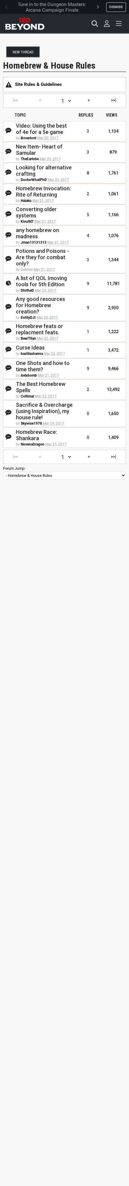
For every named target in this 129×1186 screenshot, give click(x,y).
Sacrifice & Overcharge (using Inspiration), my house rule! (44, 411)
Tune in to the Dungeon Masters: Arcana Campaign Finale (52, 7)
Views (111, 115)
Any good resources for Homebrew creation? (40, 305)
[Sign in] (106, 23)
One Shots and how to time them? (43, 366)
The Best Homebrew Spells (40, 387)
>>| (113, 100)
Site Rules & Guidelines (38, 84)
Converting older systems (36, 212)
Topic (20, 115)
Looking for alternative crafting (44, 170)
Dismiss (116, 7)
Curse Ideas (30, 347)
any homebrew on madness (37, 233)
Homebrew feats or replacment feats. (39, 329)
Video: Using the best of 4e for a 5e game (41, 129)
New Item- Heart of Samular (39, 149)
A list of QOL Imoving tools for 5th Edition (41, 281)
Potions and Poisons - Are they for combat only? (42, 257)
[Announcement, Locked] (9, 84)
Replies (86, 115)
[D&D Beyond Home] (24, 23)
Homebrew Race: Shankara (36, 435)
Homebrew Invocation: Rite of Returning (43, 191)
